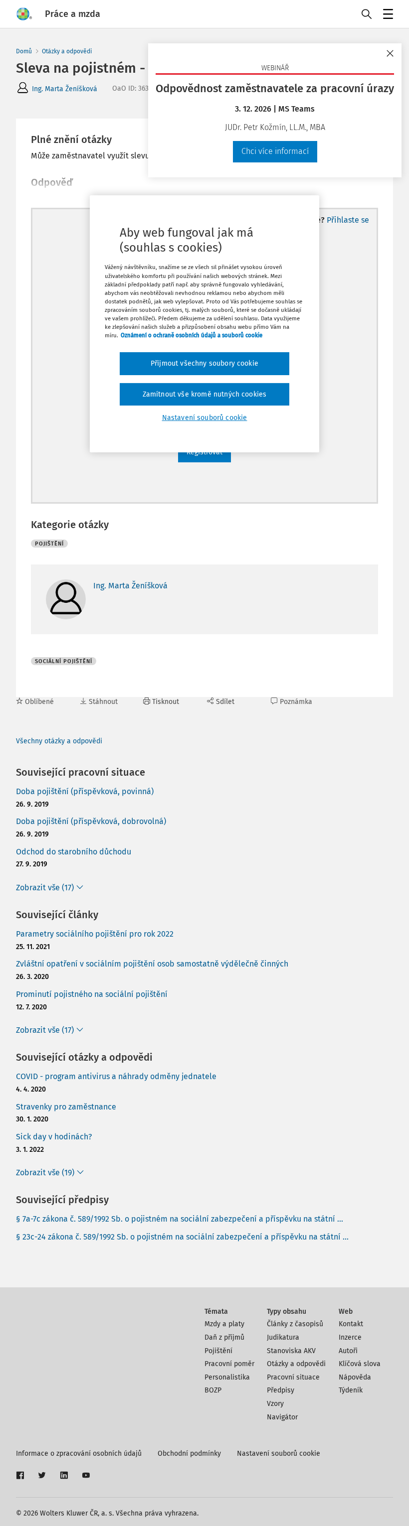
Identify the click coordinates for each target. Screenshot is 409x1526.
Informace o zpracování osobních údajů (79, 1453)
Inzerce (350, 1337)
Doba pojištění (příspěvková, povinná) (85, 791)
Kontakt (351, 1324)
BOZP (212, 1390)
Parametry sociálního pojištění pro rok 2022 (95, 934)
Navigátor (282, 1417)
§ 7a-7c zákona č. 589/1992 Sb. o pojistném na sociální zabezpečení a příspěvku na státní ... (179, 1219)
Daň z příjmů (224, 1337)
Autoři (348, 1351)
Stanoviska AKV (291, 1351)
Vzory (275, 1403)
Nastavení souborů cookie (278, 1453)
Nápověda (355, 1377)
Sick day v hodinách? (54, 1136)
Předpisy (280, 1390)
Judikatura (283, 1337)
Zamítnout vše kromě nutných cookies (205, 394)
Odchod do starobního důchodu (73, 851)
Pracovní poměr (229, 1364)
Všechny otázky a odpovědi (59, 741)
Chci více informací (275, 151)
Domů (24, 51)
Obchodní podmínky (189, 1453)
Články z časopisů (295, 1324)
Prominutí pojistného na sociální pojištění (92, 994)
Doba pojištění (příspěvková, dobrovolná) (91, 821)
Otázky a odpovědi (67, 51)
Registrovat (204, 452)
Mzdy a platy (224, 1324)
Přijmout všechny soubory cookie (204, 363)
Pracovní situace (293, 1377)
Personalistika (227, 1377)
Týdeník (351, 1390)
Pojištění (218, 1351)
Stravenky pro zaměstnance (66, 1106)
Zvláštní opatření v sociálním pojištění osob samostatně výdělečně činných (152, 964)
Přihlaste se (348, 220)
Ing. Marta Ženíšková (64, 89)
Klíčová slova (360, 1364)
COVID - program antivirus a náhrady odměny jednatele (116, 1076)
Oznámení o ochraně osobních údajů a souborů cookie (191, 335)
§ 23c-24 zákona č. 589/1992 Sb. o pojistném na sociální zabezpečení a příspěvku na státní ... (182, 1237)
